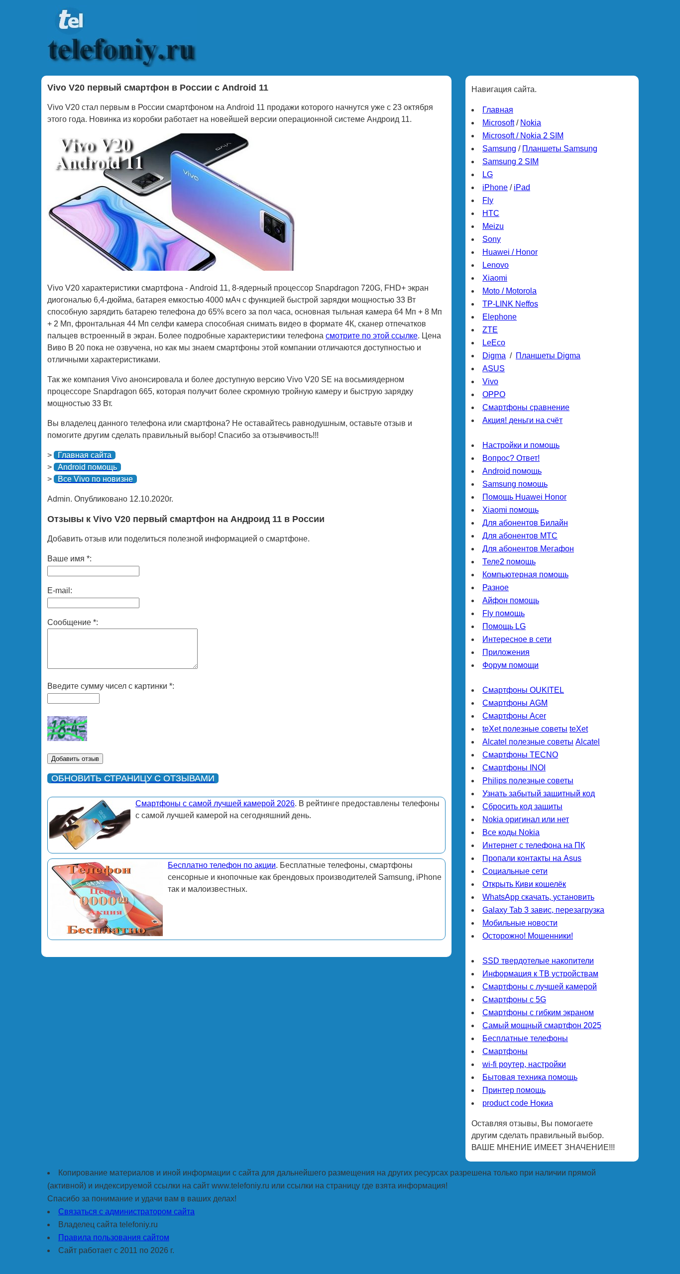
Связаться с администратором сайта (126, 1211)
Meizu (493, 226)
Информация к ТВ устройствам (540, 973)
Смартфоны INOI (514, 767)
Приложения (506, 652)
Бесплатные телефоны (525, 1038)
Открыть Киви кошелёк (524, 884)
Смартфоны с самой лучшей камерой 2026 (215, 803)
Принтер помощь (514, 1090)
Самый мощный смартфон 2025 (541, 1025)
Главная (497, 110)
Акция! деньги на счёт (522, 420)
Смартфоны (505, 1051)
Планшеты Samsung (559, 148)
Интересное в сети (517, 639)
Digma (494, 355)
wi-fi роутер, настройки (524, 1064)
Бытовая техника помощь (529, 1077)
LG (487, 174)
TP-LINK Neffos (510, 304)
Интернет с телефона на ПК (533, 845)
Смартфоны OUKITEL (523, 690)
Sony (491, 239)
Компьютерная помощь (525, 574)
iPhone (495, 187)
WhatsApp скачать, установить (538, 897)
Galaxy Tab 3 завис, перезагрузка (543, 910)
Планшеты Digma (548, 355)
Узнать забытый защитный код (538, 793)
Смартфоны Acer (514, 716)
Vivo (490, 381)
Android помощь (512, 471)
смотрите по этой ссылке (372, 335)
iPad (522, 187)
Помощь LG (504, 626)
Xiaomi (494, 278)
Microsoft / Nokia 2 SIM (523, 135)
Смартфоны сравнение (525, 407)
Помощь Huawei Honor (524, 497)
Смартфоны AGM (515, 703)
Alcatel (587, 742)
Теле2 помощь (509, 561)
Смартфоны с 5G (514, 999)
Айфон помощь (510, 600)
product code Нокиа (517, 1103)
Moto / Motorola (509, 291)
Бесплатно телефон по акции (222, 865)
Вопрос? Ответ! (511, 458)
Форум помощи (510, 665)
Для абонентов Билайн (525, 523)
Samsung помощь (515, 484)
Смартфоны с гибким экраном (538, 1012)
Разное (495, 587)
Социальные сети (515, 871)
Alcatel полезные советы (527, 742)
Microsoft (498, 122)
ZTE (490, 329)
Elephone (499, 317)
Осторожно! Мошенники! (527, 936)
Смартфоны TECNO (520, 754)
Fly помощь (503, 613)
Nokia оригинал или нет (525, 819)
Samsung (499, 148)
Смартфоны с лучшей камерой (539, 986)
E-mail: (59, 590)
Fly (487, 200)
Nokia (530, 122)
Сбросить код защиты (522, 806)
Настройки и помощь (521, 445)
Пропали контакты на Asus (531, 858)
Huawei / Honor (510, 252)
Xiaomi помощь (510, 510)
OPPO (493, 394)
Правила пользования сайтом (113, 1237)
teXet (578, 729)
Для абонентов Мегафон (528, 548)
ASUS (493, 368)
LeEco (493, 342)
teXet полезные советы (524, 729)
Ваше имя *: (69, 558)
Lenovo (495, 265)
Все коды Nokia (511, 832)
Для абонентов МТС (520, 535)
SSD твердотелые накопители (538, 960)
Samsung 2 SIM (510, 161)
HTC (490, 213)
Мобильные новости (520, 923)
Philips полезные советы (527, 780)
